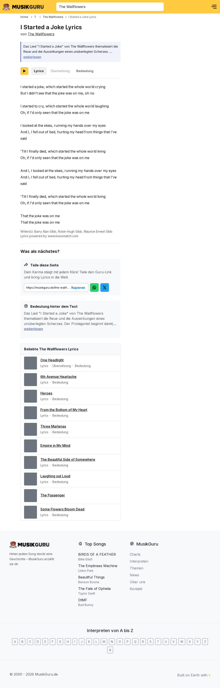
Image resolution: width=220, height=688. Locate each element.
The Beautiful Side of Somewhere (67, 459)
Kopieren (78, 287)
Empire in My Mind (55, 445)
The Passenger (52, 495)
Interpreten (139, 561)
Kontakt (136, 589)
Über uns (137, 582)
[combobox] (110, 6)
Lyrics (39, 71)
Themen (136, 568)
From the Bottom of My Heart (63, 410)
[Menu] (214, 6)
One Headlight (52, 360)
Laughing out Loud (55, 476)
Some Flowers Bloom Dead (62, 509)
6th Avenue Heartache (58, 376)
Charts (135, 554)
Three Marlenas (53, 426)
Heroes (46, 393)
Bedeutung (84, 71)
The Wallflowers (41, 34)
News (134, 575)
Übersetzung (60, 71)
